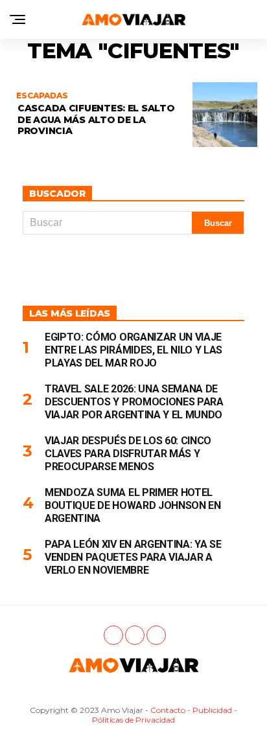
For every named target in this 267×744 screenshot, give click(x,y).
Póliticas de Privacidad (133, 720)
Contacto (167, 710)
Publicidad (212, 710)
